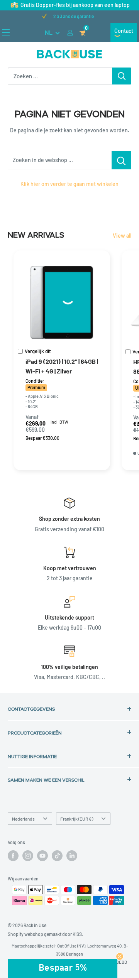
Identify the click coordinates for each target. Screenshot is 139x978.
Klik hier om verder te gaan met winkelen (69, 184)
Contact (123, 30)
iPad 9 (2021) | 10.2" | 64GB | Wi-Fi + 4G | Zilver (61, 366)
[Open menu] (6, 32)
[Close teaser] (120, 956)
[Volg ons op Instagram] (27, 855)
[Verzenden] (121, 76)
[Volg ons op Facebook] (13, 855)
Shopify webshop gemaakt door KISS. (45, 934)
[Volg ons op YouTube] (42, 855)
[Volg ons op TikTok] (57, 855)
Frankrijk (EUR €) (76, 818)
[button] (62, 968)
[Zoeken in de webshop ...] (121, 160)
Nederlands (23, 818)
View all (122, 235)
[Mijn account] (70, 32)
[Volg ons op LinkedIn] (71, 855)
